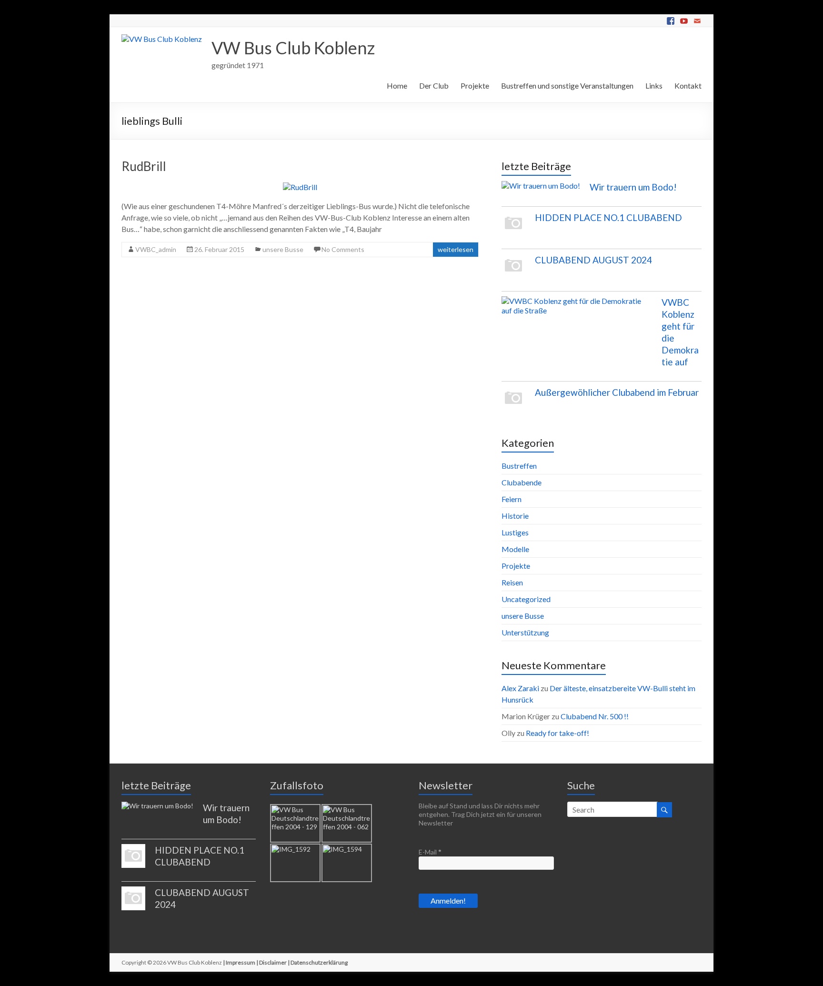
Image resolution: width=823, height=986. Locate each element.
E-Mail (430, 852)
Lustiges (515, 532)
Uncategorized (526, 599)
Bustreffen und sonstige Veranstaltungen (567, 85)
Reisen (512, 582)
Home (397, 85)
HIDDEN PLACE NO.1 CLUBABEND (608, 217)
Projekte (475, 85)
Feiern (512, 498)
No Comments (342, 249)
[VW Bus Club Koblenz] (161, 38)
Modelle (515, 548)
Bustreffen (519, 465)
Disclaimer (273, 962)
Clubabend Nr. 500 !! (595, 716)
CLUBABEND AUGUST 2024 (593, 259)
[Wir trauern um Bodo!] (541, 190)
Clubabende (522, 482)
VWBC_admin (155, 249)
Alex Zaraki (520, 688)
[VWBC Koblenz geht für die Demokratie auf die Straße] (577, 310)
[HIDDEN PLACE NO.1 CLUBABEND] (513, 227)
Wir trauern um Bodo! (633, 186)
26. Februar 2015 (219, 249)
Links (653, 85)
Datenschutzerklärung (319, 962)
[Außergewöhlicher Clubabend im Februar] (513, 402)
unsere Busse (282, 249)
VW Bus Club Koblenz (293, 47)
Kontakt (688, 85)
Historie (515, 515)
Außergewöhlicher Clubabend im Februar (617, 392)
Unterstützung (525, 632)
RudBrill (143, 166)
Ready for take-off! (557, 732)
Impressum (240, 962)
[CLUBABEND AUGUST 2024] (513, 270)
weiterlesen (455, 249)
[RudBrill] (300, 186)
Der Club (434, 85)
